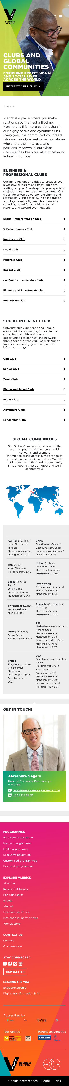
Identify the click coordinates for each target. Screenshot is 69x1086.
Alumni (11, 106)
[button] (23, 86)
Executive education (17, 854)
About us (9, 883)
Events (7, 900)
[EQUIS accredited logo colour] (25, 1023)
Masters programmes (17, 843)
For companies (13, 894)
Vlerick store (12, 923)
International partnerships (20, 917)
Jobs (57, 1081)
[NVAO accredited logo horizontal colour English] (59, 1023)
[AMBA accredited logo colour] (41, 1023)
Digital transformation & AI (21, 993)
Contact (8, 940)
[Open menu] (58, 16)
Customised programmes (20, 860)
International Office (16, 912)
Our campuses (12, 946)
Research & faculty (15, 888)
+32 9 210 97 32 (23, 795)
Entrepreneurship (14, 987)
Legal (45, 1081)
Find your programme (18, 837)
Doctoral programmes (18, 866)
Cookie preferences (23, 1081)
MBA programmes (15, 848)
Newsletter (15, 971)
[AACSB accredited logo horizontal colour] (10, 1023)
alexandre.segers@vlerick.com (36, 790)
